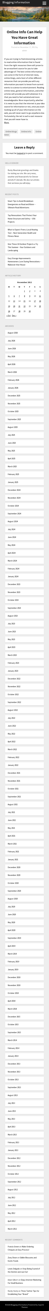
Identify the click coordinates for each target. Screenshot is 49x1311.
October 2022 (13, 694)
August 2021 (13, 804)
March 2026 (12, 372)
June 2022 (12, 726)
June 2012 (12, 1205)
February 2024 (13, 568)
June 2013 (12, 1111)
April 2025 (11, 458)
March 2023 (12, 655)
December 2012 (14, 1158)
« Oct (8, 315)
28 (19, 311)
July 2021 (11, 812)
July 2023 (11, 623)
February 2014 (13, 1048)
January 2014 (13, 1056)
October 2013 (13, 1079)
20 (14, 306)
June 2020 (12, 914)
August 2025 (13, 427)
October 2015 (13, 1024)
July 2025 (11, 435)
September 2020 (14, 891)
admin (24, 50)
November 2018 (14, 985)
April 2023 (11, 647)
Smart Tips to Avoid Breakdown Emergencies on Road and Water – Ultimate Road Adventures (21, 204)
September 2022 (14, 702)
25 (40, 306)
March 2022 (12, 749)
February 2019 (13, 961)
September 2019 (14, 938)
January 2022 (13, 765)
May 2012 (11, 1213)
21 (19, 306)
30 (30, 311)
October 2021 (13, 788)
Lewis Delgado (14, 1268)
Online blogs (11, 131)
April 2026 (11, 364)
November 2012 (14, 1166)
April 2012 (11, 1221)
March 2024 (12, 560)
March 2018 (12, 1009)
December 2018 (14, 977)
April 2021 (11, 836)
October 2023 (13, 600)
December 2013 (14, 1064)
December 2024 (14, 490)
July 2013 (11, 1103)
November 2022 (14, 686)
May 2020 (11, 922)
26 (9, 311)
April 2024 (11, 553)
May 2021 (11, 828)
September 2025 (14, 419)
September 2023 (14, 608)
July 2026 (11, 340)
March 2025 (12, 466)
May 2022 (11, 733)
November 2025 (14, 403)
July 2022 (11, 718)
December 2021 (14, 773)
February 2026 (13, 380)
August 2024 (13, 521)
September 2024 (14, 513)
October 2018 (13, 993)
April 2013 (11, 1126)
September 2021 (14, 796)
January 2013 (13, 1150)
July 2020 (11, 906)
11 (40, 296)
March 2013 (12, 1134)
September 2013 (14, 1087)
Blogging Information (16, 2)
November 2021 (14, 781)
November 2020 (14, 875)
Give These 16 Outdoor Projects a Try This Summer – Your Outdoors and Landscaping (23, 247)
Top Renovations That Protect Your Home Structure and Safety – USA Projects (22, 218)
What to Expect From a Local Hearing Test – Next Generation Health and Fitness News (23, 232)
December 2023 (14, 584)
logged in (21, 153)
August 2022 (13, 710)
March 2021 (12, 843)
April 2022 (11, 741)
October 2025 (13, 411)
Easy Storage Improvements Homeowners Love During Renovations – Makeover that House (24, 261)
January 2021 (13, 859)
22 (24, 306)
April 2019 (11, 946)
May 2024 (11, 545)
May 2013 (11, 1119)
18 (40, 301)
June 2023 (12, 631)
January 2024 (13, 576)
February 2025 (13, 474)
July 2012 (11, 1197)
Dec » (14, 315)
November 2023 (14, 592)
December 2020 (14, 867)
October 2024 (13, 506)
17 (35, 301)
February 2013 (13, 1142)
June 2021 (12, 820)
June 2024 (12, 537)
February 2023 (13, 663)
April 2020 (11, 930)
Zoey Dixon (12, 1257)
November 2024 (14, 498)
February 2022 (13, 757)
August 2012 (13, 1189)
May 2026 (11, 356)
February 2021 (13, 851)
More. (6, 122)
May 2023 (11, 639)
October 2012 (13, 1174)
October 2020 (13, 883)
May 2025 (11, 450)
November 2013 (14, 1071)
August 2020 (13, 898)
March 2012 (12, 1229)
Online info (26, 131)
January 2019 (13, 969)
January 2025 (13, 482)
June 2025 (12, 443)
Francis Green (13, 1246)
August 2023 (13, 616)
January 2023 (13, 671)
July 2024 (11, 529)
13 (14, 301)
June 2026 (12, 348)
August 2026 (13, 332)
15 (24, 301)
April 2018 (11, 1001)
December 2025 (14, 395)
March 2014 (12, 1040)
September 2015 (14, 1032)
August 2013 (13, 1095)
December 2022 (14, 678)
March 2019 (12, 954)
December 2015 (14, 1016)
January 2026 (13, 388)
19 (9, 306)
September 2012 (14, 1181)
